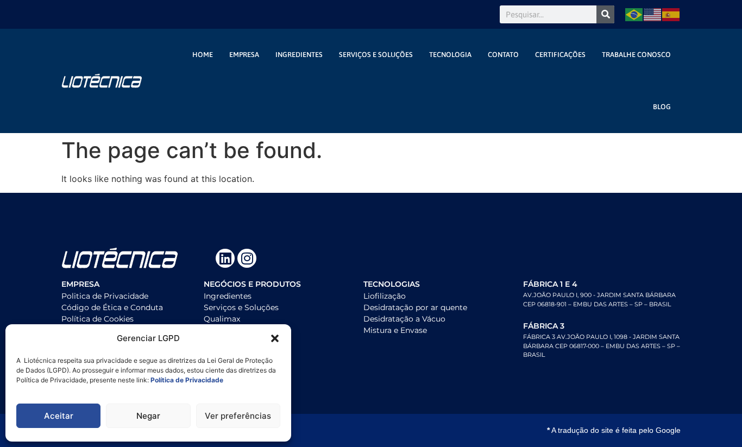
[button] (274, 338)
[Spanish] (671, 14)
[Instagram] (246, 258)
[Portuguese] (634, 14)
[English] (653, 14)
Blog (662, 107)
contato (503, 55)
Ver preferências (238, 416)
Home (202, 55)
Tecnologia (450, 55)
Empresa (244, 55)
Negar (148, 416)
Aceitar (58, 416)
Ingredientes (299, 55)
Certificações (560, 55)
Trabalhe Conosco (636, 55)
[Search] (605, 14)
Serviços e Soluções (376, 55)
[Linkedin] (225, 258)
